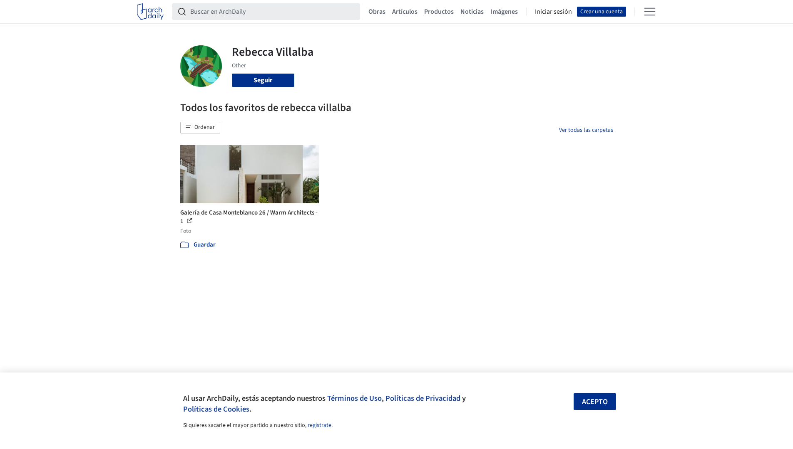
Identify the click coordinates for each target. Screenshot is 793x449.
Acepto (595, 402)
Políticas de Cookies (216, 409)
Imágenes (504, 11)
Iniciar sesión (553, 11)
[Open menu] (649, 11)
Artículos (405, 11)
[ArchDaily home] (150, 11)
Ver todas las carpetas (586, 130)
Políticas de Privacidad (422, 398)
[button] (200, 127)
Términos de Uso (354, 398)
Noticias (472, 11)
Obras (376, 11)
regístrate (319, 425)
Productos (439, 11)
